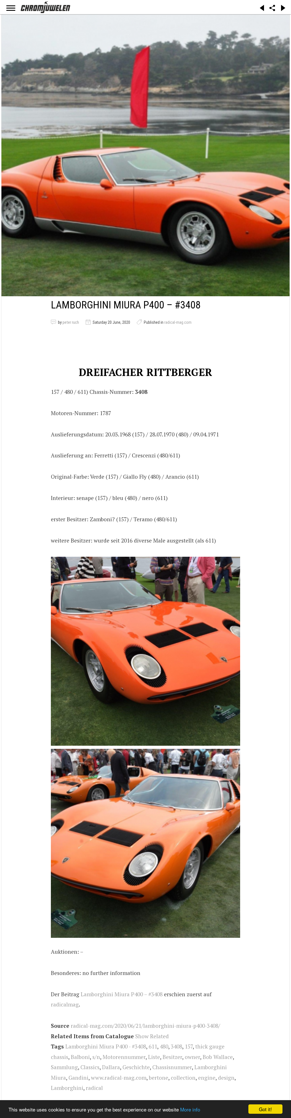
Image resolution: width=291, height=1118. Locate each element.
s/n (96, 1056)
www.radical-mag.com (118, 1077)
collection (183, 1077)
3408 (176, 1046)
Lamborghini (67, 1087)
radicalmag (65, 1004)
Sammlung (64, 1067)
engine (206, 1077)
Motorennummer (124, 1056)
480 (164, 1046)
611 (153, 1046)
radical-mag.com (178, 322)
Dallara (111, 1067)
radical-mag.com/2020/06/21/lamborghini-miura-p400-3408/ (145, 1025)
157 (189, 1046)
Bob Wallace (218, 1056)
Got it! (265, 1109)
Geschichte (136, 1067)
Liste (154, 1056)
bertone (158, 1077)
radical (94, 1087)
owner (192, 1056)
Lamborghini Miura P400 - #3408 (105, 1046)
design (226, 1077)
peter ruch (71, 322)
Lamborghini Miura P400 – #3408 (122, 994)
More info (190, 1109)
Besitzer (172, 1056)
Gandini (78, 1077)
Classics (89, 1067)
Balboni (80, 1056)
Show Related (152, 1036)
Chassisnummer (172, 1067)
